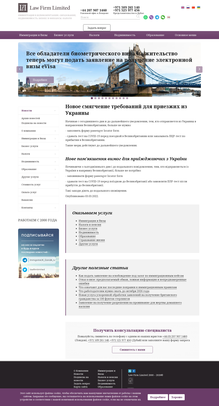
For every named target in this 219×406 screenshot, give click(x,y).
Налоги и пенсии (90, 224)
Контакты (27, 207)
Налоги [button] (94, 35)
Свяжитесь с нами (132, 349)
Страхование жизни (92, 240)
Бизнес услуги (29, 146)
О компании (28, 130)
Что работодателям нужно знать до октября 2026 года (114, 291)
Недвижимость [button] (124, 35)
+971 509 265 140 (126, 7)
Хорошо (176, 397)
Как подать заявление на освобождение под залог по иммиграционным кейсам (131, 275)
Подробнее (40, 80)
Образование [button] (155, 35)
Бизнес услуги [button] (64, 35)
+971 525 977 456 (126, 10)
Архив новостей (30, 118)
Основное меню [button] (185, 35)
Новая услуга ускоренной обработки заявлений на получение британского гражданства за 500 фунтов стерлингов (128, 296)
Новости (26, 110)
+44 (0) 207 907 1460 (174, 336)
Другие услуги (30, 176)
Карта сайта (81, 386)
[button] (92, 98)
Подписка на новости (33, 123)
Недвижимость (30, 161)
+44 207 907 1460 (93, 10)
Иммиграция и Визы (33, 138)
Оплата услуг (29, 192)
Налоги (25, 153)
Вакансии (27, 199)
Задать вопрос (97, 28)
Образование (29, 169)
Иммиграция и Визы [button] (33, 35)
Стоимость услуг (31, 184)
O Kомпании (81, 370)
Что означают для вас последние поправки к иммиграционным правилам (128, 287)
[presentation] (20, 69)
